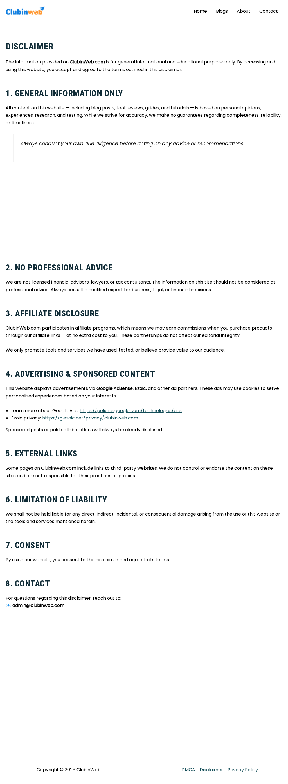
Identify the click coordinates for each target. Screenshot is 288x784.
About (243, 11)
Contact (268, 11)
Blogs (222, 11)
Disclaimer (211, 770)
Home (200, 11)
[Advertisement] (144, 208)
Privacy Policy (243, 770)
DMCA (188, 770)
